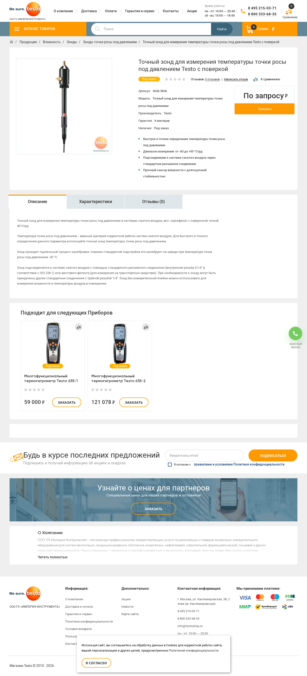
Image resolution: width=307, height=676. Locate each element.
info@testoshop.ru (190, 626)
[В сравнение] (79, 327)
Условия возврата (78, 629)
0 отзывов (212, 79)
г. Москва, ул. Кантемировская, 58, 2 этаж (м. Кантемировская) (203, 601)
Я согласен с (229, 464)
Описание (37, 201)
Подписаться (273, 455)
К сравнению (270, 79)
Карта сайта (130, 614)
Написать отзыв (236, 79)
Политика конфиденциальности (89, 621)
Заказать (265, 109)
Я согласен (96, 663)
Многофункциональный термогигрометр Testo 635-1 (51, 378)
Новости (127, 606)
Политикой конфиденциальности (193, 650)
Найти (222, 29)
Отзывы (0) (153, 201)
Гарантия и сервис (78, 614)
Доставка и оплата (79, 606)
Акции (126, 599)
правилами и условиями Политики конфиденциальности (239, 464)
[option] (37, 202)
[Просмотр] (52, 343)
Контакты (72, 644)
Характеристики (95, 201)
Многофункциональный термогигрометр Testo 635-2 (118, 378)
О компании (74, 599)
